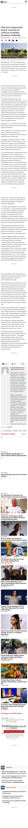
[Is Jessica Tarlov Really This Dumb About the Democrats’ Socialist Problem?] (14, 695)
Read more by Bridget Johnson (19, 424)
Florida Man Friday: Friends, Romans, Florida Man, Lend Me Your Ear (14, 681)
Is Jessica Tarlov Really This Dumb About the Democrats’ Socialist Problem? (13, 706)
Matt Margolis (5, 611)
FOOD (24, 430)
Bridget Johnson (5, 37)
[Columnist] (5, 370)
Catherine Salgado (6, 660)
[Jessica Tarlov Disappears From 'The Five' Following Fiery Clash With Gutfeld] (14, 597)
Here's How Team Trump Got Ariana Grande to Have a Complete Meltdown (14, 632)
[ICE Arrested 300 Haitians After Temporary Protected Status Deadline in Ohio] (14, 646)
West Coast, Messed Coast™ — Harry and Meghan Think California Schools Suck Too (13, 583)
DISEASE (15, 430)
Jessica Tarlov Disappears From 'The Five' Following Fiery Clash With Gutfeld (12, 608)
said (8, 333)
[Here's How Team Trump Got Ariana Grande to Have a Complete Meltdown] (14, 622)
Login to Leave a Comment (14, 731)
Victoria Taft (4, 586)
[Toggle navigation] (25, 1)
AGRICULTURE (8, 430)
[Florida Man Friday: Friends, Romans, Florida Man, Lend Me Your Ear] (14, 671)
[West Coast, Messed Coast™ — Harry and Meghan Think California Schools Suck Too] (14, 572)
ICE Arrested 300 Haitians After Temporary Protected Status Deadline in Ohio (12, 657)
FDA (20, 430)
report (17, 145)
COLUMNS (9, 427)
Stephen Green (5, 685)
